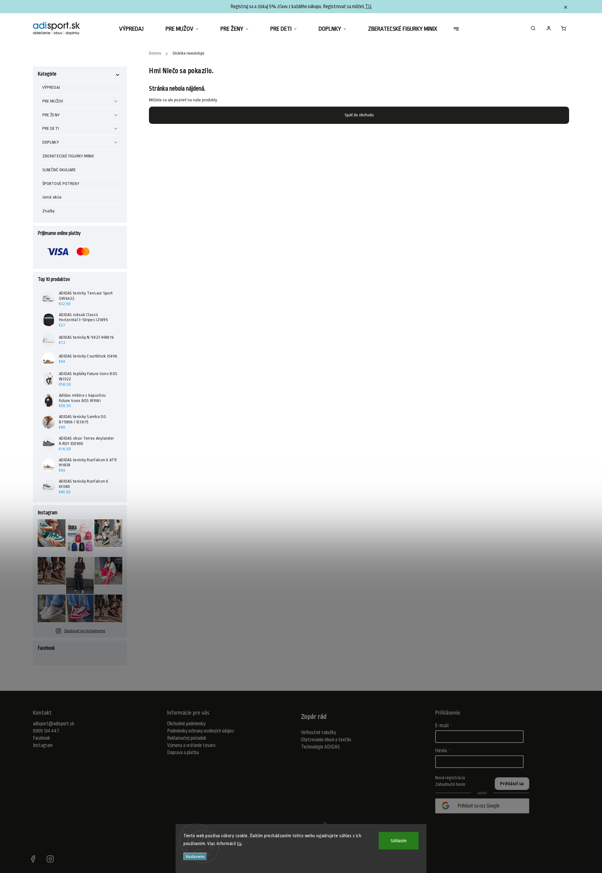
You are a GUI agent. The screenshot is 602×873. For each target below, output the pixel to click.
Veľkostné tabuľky (318, 732)
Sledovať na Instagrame (84, 630)
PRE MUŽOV (52, 101)
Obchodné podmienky (186, 724)
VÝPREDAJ (51, 87)
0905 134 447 (46, 731)
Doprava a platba (183, 752)
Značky (48, 211)
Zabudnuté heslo (450, 784)
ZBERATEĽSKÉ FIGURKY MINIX (68, 156)
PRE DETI (50, 128)
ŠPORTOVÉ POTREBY (61, 183)
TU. (368, 6)
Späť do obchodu (359, 115)
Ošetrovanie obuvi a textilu (326, 740)
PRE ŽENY (51, 115)
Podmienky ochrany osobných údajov (200, 731)
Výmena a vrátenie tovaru (191, 745)
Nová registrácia (450, 777)
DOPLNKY (50, 142)
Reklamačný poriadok (186, 738)
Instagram (43, 745)
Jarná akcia (51, 197)
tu (239, 843)
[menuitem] (137, 29)
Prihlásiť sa (512, 783)
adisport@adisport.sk (53, 724)
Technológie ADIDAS (320, 747)
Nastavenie (195, 857)
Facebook (41, 738)
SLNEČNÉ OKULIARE (59, 169)
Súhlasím (399, 840)
